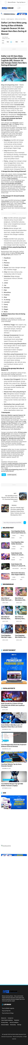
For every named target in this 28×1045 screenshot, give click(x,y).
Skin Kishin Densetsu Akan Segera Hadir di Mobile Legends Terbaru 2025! (19, 573)
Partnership (13, 1024)
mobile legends (10, 19)
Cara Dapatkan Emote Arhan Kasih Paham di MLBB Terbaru (18, 532)
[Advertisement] (14, 826)
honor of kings (7, 699)
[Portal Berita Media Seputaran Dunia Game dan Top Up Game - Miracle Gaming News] (7, 9)
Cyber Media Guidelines (7, 1020)
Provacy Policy (4, 1022)
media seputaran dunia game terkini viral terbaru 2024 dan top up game (14, 465)
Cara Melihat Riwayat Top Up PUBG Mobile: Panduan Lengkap (12, 784)
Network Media (5, 1024)
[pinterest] (10, 480)
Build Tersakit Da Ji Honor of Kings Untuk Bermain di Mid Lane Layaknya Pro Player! (12, 705)
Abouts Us (3, 1018)
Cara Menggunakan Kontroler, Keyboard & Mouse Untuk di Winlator (13, 745)
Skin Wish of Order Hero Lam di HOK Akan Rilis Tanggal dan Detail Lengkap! (7, 599)
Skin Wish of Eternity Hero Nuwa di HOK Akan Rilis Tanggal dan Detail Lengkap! (7, 618)
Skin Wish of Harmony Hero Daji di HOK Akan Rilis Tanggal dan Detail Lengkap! (20, 618)
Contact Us (10, 1018)
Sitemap (19, 1024)
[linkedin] (13, 480)
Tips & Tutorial (7, 760)
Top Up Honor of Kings (7, 1013)
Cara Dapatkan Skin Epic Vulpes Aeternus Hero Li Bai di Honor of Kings (6, 636)
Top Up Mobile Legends (8, 1008)
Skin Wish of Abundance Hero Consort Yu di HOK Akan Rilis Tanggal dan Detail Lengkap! (20, 599)
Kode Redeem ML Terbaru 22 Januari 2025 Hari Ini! (17, 554)
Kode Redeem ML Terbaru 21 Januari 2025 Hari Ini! (19, 565)
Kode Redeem (15, 568)
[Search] (23, 8)
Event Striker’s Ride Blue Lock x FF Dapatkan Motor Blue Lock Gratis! (11, 726)
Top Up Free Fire (6, 1010)
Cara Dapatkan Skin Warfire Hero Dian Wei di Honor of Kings (21, 636)
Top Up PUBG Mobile (8, 779)
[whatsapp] (8, 480)
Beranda (3, 19)
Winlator (5, 740)
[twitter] (5, 480)
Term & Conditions (14, 1022)
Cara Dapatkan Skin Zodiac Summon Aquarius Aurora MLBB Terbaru (18, 543)
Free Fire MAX (6, 720)
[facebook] (2, 480)
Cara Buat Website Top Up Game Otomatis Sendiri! (11, 765)
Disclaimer (16, 1020)
